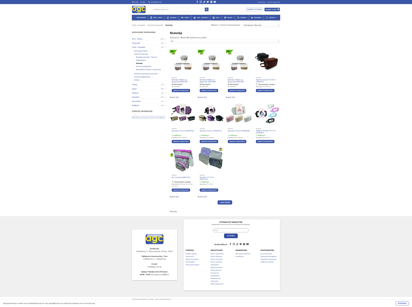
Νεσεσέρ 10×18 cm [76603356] (239, 131)
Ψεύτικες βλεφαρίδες (143, 66)
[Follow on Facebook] (197, 2)
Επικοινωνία (190, 256)
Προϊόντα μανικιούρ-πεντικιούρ (146, 74)
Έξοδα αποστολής (216, 267)
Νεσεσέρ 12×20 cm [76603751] (211, 131)
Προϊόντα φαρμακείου (142, 77)
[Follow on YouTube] (215, 2)
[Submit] (206, 9)
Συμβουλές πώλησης (267, 262)
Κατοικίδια (136, 101)
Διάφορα (135, 105)
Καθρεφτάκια (141, 60)
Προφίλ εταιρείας (191, 254)
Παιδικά (135, 93)
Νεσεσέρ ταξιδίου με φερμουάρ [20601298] (208, 81)
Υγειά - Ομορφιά (138, 25)
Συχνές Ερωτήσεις (266, 254)
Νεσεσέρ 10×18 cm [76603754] (183, 131)
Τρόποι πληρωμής (216, 256)
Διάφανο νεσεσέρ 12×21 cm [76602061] (266, 132)
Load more (225, 202)
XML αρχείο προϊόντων (243, 254)
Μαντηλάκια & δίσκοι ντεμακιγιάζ (148, 69)
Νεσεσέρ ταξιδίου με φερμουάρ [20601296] (236, 81)
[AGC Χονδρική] (140, 9)
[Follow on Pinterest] (211, 2)
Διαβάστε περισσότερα (181, 90)
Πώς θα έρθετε (190, 262)
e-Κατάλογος (262, 2)
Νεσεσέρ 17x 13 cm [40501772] (207, 178)
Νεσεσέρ (139, 63)
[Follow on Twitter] (208, 2)
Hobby (134, 84)
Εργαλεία (135, 97)
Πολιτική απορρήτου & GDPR (142, 299)
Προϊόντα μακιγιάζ (155, 25)
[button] (272, 9)
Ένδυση (137, 80)
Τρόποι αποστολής (217, 259)
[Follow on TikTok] (204, 2)
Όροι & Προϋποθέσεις (163, 299)
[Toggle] (165, 39)
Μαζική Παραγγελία (217, 284)
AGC (177, 97)
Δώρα (134, 89)
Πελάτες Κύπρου (216, 270)
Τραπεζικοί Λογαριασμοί (268, 259)
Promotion (144, 117)
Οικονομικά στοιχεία (192, 265)
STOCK (152, 117)
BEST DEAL (136, 117)
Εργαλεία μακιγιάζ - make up (146, 57)
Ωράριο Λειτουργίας (192, 259)
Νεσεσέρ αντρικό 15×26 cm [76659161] (266, 81)
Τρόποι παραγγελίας (217, 254)
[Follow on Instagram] (201, 2)
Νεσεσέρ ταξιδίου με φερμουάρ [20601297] (180, 81)
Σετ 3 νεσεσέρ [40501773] (181, 177)
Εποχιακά (136, 43)
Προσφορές (160, 117)
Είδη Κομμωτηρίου (141, 51)
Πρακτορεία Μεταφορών (268, 256)
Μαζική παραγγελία (273, 2)
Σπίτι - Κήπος (137, 39)
